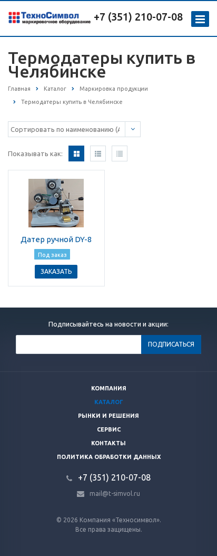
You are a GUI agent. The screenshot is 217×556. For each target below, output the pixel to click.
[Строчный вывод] (98, 153)
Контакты (108, 443)
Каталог (108, 402)
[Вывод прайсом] (119, 153)
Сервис (109, 429)
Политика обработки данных (109, 457)
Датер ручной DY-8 (56, 239)
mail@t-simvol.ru (115, 493)
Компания (108, 388)
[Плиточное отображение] (76, 153)
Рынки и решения (108, 416)
